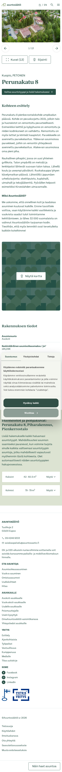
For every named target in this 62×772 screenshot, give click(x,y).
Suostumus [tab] (11, 356)
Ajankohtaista (9, 639)
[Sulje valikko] (58, 5)
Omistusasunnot (11, 577)
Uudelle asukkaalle (12, 606)
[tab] (15, 60)
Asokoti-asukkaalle (12, 598)
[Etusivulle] (11, 5)
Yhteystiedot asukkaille (14, 623)
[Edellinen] (5, 48)
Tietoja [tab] (51, 356)
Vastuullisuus (9, 648)
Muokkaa (29, 412)
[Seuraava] (56, 48)
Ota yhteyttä (8, 740)
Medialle (6, 656)
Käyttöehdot (8, 731)
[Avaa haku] (52, 5)
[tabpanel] (31, 26)
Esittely (6, 635)
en (45, 5)
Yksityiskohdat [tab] (31, 356)
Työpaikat (7, 643)
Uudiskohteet (9, 582)
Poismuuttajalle (10, 610)
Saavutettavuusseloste (14, 745)
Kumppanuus (9, 652)
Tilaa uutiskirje (9, 660)
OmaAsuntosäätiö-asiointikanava (20, 619)
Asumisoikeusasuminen (14, 569)
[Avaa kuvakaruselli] (31, 26)
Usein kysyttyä (9, 615)
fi (40, 5)
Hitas (5, 586)
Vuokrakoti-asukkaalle (14, 602)
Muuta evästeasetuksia (14, 750)
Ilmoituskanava (10, 735)
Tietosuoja (7, 726)
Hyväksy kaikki (31, 403)
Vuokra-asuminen (11, 573)
